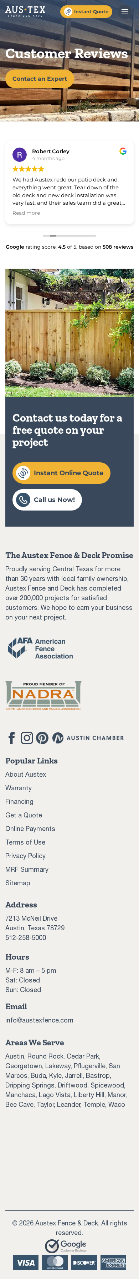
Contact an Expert (39, 78)
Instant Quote (91, 11)
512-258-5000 (25, 937)
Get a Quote (23, 815)
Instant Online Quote (68, 473)
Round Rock (45, 1056)
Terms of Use (25, 842)
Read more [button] (26, 213)
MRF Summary (26, 869)
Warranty (18, 788)
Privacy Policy (25, 856)
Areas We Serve (34, 1042)
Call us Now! (54, 500)
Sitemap (17, 883)
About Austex (25, 774)
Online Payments (30, 828)
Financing (19, 801)
